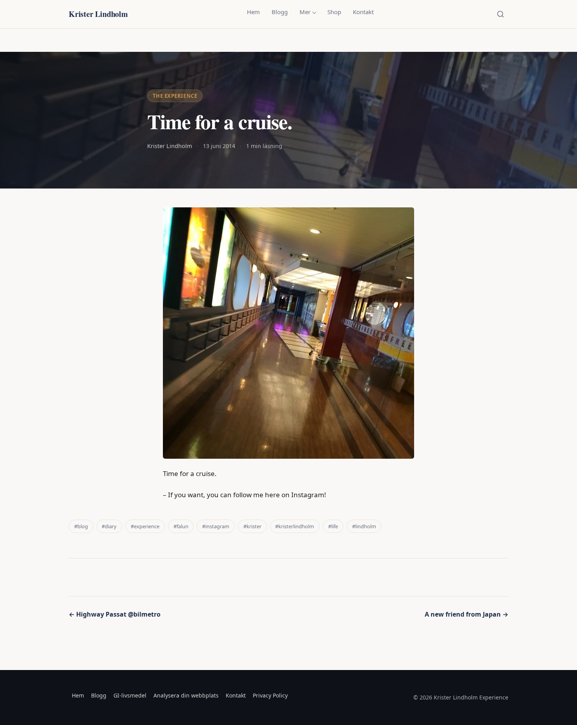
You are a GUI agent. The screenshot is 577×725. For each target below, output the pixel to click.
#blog (81, 526)
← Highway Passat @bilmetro (115, 614)
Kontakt (363, 12)
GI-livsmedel (129, 695)
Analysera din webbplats (186, 695)
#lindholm (364, 526)
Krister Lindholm (98, 14)
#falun (180, 526)
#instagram (215, 526)
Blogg (280, 12)
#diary (109, 526)
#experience (145, 526)
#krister (252, 526)
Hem (253, 12)
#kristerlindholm (294, 526)
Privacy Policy (270, 695)
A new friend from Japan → (466, 614)
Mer (304, 12)
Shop (334, 12)
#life (333, 526)
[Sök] (500, 14)
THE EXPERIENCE (175, 95)
